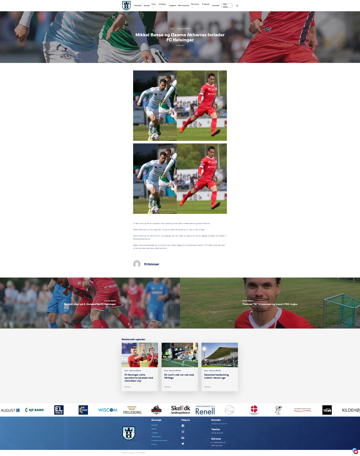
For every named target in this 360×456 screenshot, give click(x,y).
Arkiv (172, 28)
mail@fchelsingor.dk (219, 424)
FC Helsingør (151, 264)
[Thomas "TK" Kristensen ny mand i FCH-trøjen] (270, 303)
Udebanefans (156, 436)
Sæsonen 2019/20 (183, 28)
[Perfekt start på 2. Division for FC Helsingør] (90, 303)
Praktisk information (159, 440)
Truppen (155, 433)
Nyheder (155, 425)
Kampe (154, 429)
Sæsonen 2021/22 (135, 370)
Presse (154, 444)
